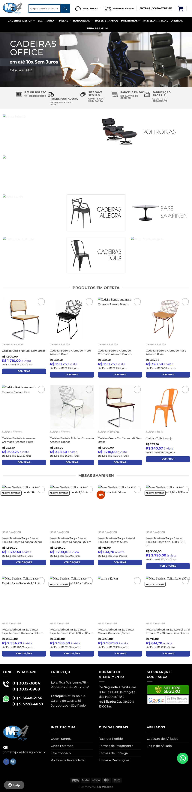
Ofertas (177, 20)
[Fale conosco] (182, 758)
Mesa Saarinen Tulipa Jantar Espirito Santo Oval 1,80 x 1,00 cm (72, 631)
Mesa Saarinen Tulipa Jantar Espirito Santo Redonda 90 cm (22, 540)
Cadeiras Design (20, 20)
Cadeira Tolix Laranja (159, 438)
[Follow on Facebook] (6, 761)
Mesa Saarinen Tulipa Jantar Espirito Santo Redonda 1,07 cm (70, 540)
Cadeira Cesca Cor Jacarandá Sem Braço (120, 440)
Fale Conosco (61, 753)
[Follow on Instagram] (13, 761)
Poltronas (129, 20)
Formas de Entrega (113, 753)
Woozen (107, 787)
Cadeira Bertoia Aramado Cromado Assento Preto (18, 440)
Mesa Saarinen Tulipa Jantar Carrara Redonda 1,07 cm (116, 631)
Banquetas (81, 20)
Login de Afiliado (159, 746)
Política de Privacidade (68, 760)
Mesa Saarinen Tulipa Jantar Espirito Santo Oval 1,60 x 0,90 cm (165, 542)
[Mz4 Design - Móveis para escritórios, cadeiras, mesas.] (12, 8)
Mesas (63, 20)
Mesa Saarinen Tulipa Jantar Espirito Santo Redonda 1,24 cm (22, 631)
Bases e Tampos (106, 20)
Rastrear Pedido (111, 738)
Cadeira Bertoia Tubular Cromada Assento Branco (72, 440)
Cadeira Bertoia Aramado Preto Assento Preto (70, 352)
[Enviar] (65, 8)
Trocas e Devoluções (114, 760)
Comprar (24, 371)
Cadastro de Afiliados (162, 738)
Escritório (46, 20)
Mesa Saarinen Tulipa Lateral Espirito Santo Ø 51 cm (116, 540)
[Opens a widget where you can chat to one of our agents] (14, 785)
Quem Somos (61, 738)
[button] (181, 8)
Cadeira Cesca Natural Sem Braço (24, 350)
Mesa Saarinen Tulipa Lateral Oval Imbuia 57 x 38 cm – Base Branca (168, 631)
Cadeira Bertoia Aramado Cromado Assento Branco (115, 352)
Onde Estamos (62, 746)
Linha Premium (97, 28)
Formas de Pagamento (116, 746)
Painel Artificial (155, 20)
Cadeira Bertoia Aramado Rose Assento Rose (166, 352)
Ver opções (24, 562)
